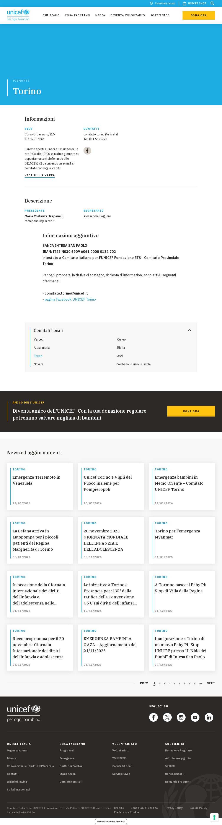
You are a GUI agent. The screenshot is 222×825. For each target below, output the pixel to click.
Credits (119, 808)
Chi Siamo (51, 15)
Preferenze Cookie (126, 812)
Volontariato (120, 750)
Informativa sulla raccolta (111, 821)
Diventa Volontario (128, 15)
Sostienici (159, 15)
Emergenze (67, 758)
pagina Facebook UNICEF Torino (71, 299)
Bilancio (12, 758)
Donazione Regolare (178, 750)
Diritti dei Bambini (71, 766)
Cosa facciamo (77, 15)
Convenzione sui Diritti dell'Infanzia (30, 766)
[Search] (212, 3)
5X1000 (170, 766)
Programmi (66, 750)
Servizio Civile (121, 774)
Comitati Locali (165, 3)
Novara (39, 364)
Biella (121, 347)
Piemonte (21, 80)
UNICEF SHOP (197, 3)
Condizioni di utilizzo (144, 808)
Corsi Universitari (71, 781)
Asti (120, 355)
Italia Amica (68, 774)
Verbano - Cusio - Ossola (134, 364)
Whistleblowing (17, 781)
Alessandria (42, 347)
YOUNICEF (119, 758)
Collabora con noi (18, 789)
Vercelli (39, 339)
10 (200, 683)
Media (100, 15)
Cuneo (121, 339)
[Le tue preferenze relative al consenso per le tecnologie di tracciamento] (214, 817)
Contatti (12, 774)
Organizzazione (17, 750)
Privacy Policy (174, 808)
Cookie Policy (198, 808)
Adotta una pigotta (178, 758)
